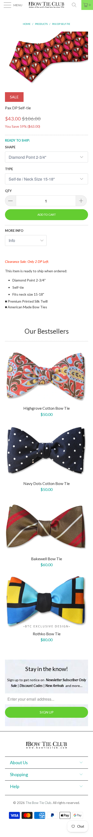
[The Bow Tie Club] (46, 5)
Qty (8, 191)
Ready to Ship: (17, 140)
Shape (10, 147)
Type (9, 169)
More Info (14, 231)
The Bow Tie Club (38, 803)
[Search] (75, 5)
